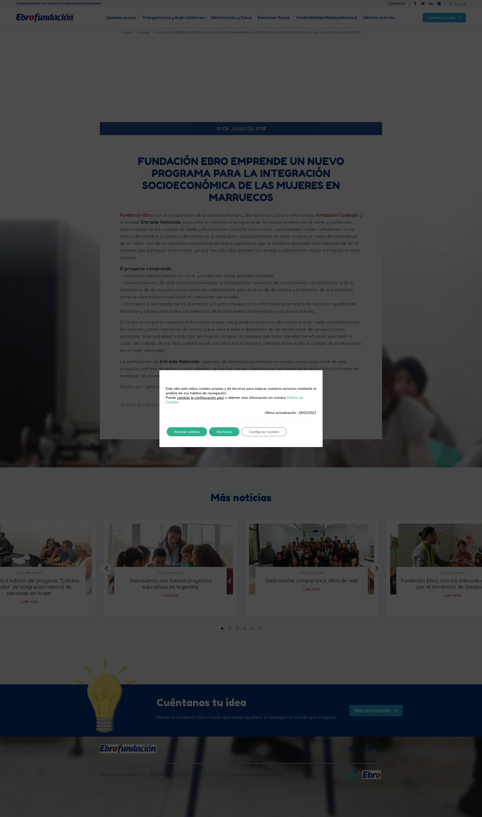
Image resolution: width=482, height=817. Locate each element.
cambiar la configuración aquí (200, 398)
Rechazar (224, 432)
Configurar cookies (264, 432)
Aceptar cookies (187, 432)
